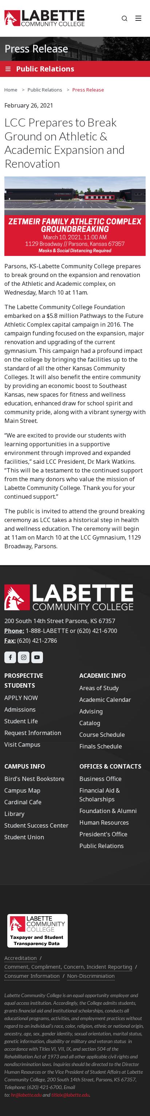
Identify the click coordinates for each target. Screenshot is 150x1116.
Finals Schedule (100, 746)
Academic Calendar (105, 700)
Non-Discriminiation (91, 975)
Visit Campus (22, 744)
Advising (91, 711)
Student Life (21, 721)
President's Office (103, 834)
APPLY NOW (21, 698)
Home (10, 89)
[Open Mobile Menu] (138, 18)
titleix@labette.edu (70, 1095)
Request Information (32, 733)
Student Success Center (36, 825)
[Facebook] (10, 657)
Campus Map (22, 790)
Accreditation (20, 957)
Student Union (24, 837)
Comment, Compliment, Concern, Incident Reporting (68, 966)
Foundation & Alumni (108, 811)
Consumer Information (32, 975)
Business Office (100, 779)
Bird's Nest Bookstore (34, 779)
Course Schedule (102, 735)
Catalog (89, 723)
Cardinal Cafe (23, 802)
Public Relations (45, 89)
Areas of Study (99, 688)
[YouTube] (37, 657)
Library (14, 814)
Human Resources (104, 822)
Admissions (20, 709)
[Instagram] (23, 657)
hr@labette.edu (26, 1095)
